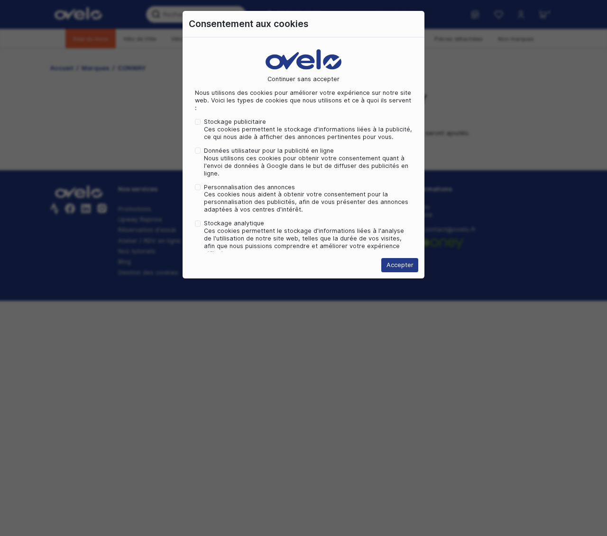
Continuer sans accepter (303, 79)
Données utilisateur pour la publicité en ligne (269, 150)
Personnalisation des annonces (249, 187)
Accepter (400, 264)
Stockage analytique (234, 223)
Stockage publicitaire (235, 121)
